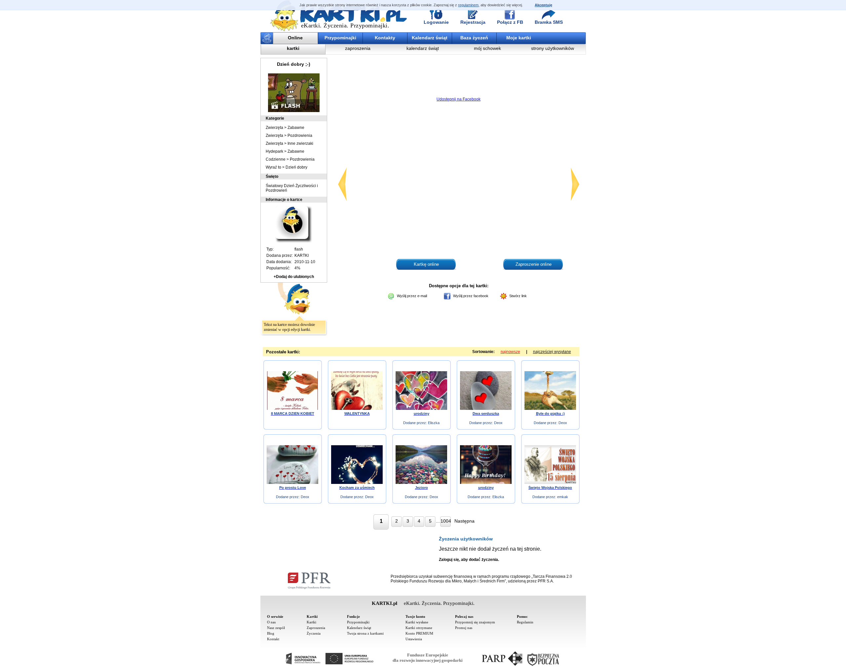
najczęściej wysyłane (552, 351)
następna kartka (575, 184)
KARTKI (301, 255)
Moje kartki (518, 37)
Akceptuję (543, 5)
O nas (271, 622)
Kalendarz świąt (429, 37)
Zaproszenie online (534, 264)
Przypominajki (340, 37)
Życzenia (314, 633)
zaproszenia (357, 48)
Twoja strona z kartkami (365, 633)
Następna (464, 521)
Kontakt (273, 639)
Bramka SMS (549, 22)
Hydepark (274, 151)
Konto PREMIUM (419, 633)
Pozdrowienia (300, 135)
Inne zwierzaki (300, 143)
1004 (446, 521)
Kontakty (385, 37)
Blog (270, 633)
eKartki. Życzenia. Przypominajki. (345, 25)
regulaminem (468, 5)
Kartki (311, 622)
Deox (498, 423)
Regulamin (525, 622)
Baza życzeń (474, 37)
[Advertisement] (458, 78)
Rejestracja (472, 22)
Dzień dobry (296, 167)
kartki (293, 48)
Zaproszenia (316, 628)
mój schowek (487, 48)
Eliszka (434, 423)
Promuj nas (463, 628)
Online (295, 37)
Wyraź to (273, 167)
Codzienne (276, 159)
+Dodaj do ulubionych (294, 276)
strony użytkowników (552, 48)
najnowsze (510, 351)
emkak (562, 497)
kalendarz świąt (422, 48)
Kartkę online (426, 264)
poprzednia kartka (342, 184)
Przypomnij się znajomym (475, 622)
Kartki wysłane (416, 622)
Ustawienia (413, 639)
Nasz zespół (276, 628)
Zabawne (296, 127)
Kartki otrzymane (418, 628)
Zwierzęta (274, 127)
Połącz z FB (510, 22)
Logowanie (436, 22)
